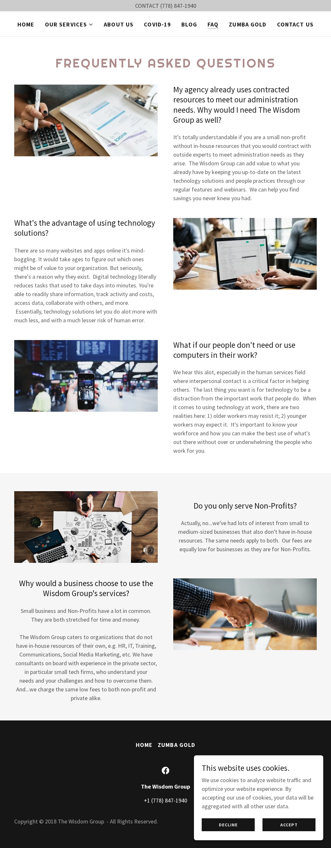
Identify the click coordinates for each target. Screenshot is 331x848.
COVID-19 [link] (157, 24)
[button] (69, 24)
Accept (288, 825)
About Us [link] (118, 24)
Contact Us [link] (295, 24)
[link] (165, 770)
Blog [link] (189, 24)
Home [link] (26, 24)
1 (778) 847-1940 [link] (167, 800)
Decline (228, 825)
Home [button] (144, 745)
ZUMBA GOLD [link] (247, 24)
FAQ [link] (213, 24)
